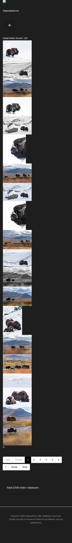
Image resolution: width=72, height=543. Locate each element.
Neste (14, 467)
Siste (24, 467)
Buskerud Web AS (35, 519)
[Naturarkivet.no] (12, 8)
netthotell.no (35, 523)
